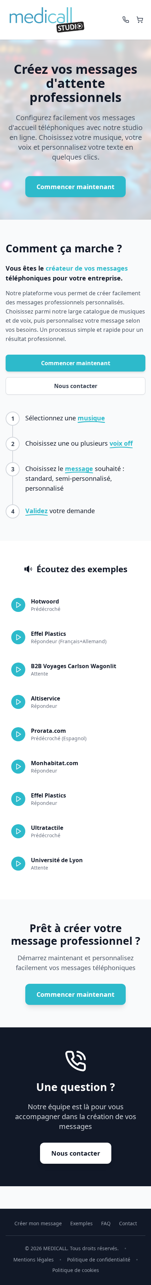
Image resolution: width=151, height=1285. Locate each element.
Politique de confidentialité (98, 1259)
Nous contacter (75, 386)
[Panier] (139, 19)
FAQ (106, 1223)
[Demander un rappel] (125, 19)
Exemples (81, 1223)
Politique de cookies (75, 1270)
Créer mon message (38, 1223)
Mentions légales (33, 1259)
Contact (128, 1223)
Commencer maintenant (75, 186)
